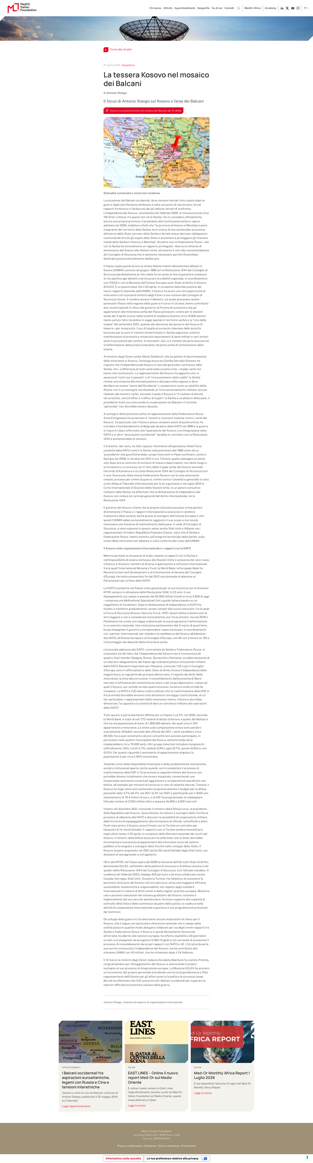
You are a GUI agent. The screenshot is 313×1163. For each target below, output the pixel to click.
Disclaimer (150, 1145)
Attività (168, 8)
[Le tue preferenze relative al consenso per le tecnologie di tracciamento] (307, 1157)
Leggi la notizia (137, 1105)
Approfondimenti (184, 8)
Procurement (188, 1145)
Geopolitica (128, 65)
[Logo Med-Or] (22, 8)
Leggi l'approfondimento (76, 1106)
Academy (270, 8)
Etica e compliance (168, 1145)
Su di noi (217, 8)
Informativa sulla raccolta (123, 1158)
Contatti (229, 8)
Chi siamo (155, 8)
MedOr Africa (253, 8)
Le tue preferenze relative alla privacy (173, 1158)
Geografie (203, 8)
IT (305, 8)
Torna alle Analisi (121, 49)
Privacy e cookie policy (129, 1145)
